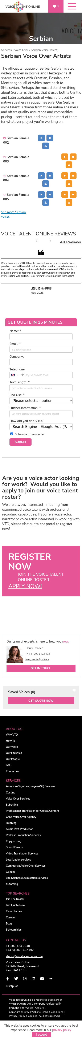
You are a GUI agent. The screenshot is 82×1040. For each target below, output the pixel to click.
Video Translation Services (22, 854)
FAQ (8, 765)
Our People (13, 759)
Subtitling (12, 805)
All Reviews (70, 242)
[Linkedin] (33, 978)
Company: (16, 356)
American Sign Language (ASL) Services (30, 786)
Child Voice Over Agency (21, 817)
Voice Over (21, 50)
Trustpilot (12, 986)
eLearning (12, 884)
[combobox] (17, 375)
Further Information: (25, 408)
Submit (20, 442)
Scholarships (13, 930)
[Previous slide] (37, 240)
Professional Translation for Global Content (32, 811)
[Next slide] (50, 240)
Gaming (11, 872)
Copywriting (13, 841)
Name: (15, 331)
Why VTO (12, 735)
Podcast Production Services (23, 835)
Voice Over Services (18, 799)
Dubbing (11, 823)
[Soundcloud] (50, 978)
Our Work (12, 747)
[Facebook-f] (7, 978)
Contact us (12, 771)
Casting (10, 793)
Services (6, 50)
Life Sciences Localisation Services (27, 878)
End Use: (17, 395)
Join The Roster (15, 899)
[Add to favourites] (5, 138)
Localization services (18, 860)
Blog (9, 924)
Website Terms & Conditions (47, 1012)
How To (10, 741)
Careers (11, 917)
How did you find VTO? (26, 421)
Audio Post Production (19, 829)
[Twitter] (16, 978)
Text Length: (19, 382)
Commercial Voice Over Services (25, 866)
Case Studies (14, 911)
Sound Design (14, 847)
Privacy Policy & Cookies (23, 1016)
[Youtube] (42, 978)
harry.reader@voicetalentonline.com (38, 659)
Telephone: (17, 369)
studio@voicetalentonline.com (24, 956)
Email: (15, 344)
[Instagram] (25, 978)
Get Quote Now (41, 701)
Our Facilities (14, 753)
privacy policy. (62, 1030)
